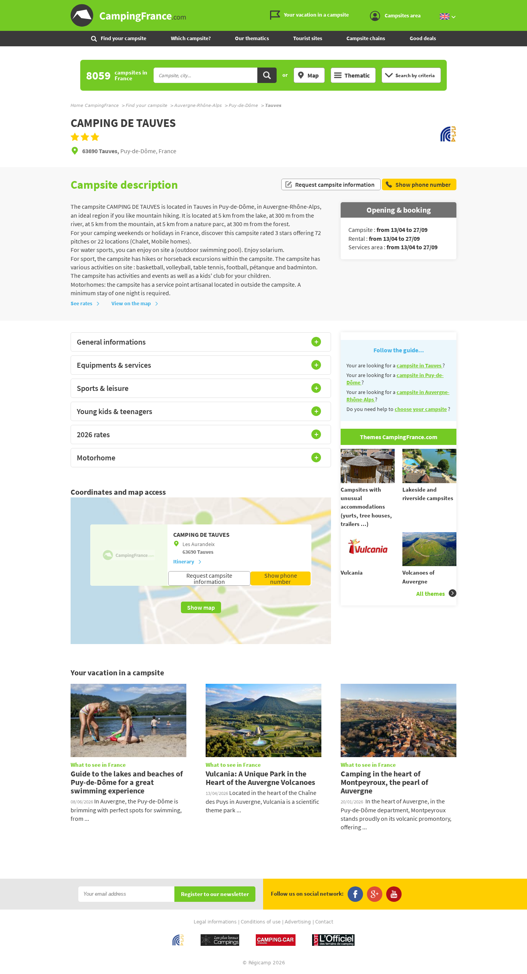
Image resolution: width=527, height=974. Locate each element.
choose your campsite (421, 409)
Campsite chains (365, 38)
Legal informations (215, 922)
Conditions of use (260, 922)
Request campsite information (335, 184)
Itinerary (183, 561)
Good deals (423, 38)
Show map (201, 607)
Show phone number (280, 578)
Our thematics (252, 38)
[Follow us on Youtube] (394, 894)
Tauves (205, 551)
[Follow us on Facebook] (355, 894)
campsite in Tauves (420, 365)
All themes (430, 593)
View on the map (131, 303)
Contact (324, 922)
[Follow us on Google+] (374, 894)
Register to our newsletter (215, 894)
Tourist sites (307, 38)
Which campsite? (191, 38)
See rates (81, 303)
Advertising (298, 922)
